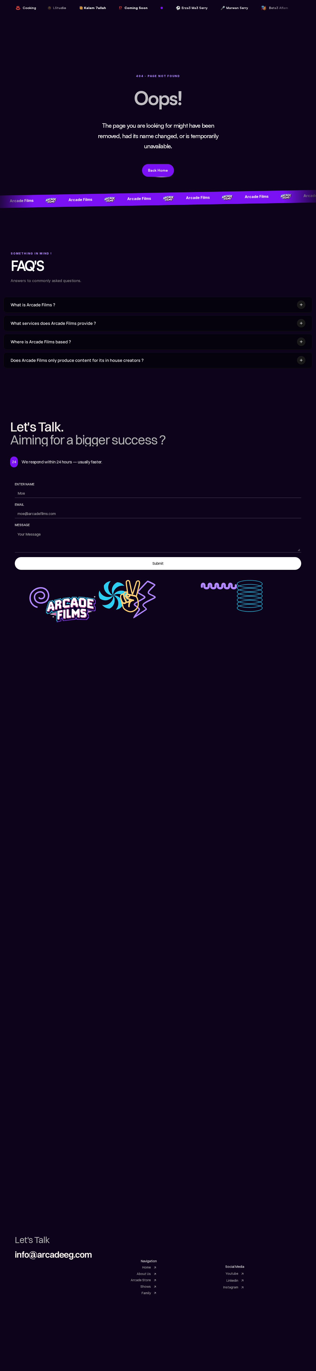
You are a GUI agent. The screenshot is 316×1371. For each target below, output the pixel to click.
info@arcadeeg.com (53, 1254)
